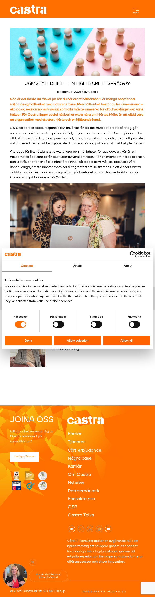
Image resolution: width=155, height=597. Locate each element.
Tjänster (76, 442)
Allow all (126, 340)
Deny (28, 340)
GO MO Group (54, 591)
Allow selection (77, 340)
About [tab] (128, 265)
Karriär (75, 434)
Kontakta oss (81, 499)
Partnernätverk (83, 491)
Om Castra (79, 474)
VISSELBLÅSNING (93, 591)
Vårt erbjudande (84, 450)
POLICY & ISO (116, 591)
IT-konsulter (84, 541)
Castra (93, 92)
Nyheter (76, 482)
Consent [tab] (27, 265)
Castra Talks (81, 515)
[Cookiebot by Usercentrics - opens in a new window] (132, 254)
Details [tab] (78, 265)
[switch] (58, 324)
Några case (80, 458)
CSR (72, 507)
